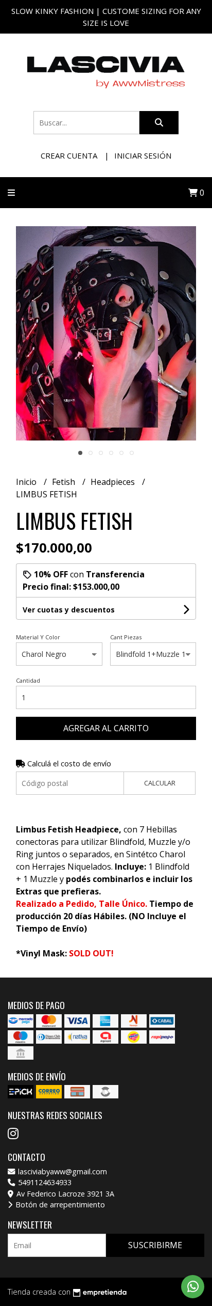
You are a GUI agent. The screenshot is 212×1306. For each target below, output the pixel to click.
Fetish (64, 481)
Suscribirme (155, 1245)
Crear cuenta (69, 155)
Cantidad (28, 680)
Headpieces (114, 481)
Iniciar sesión (142, 155)
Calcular (159, 783)
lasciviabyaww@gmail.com (61, 1171)
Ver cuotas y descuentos (69, 610)
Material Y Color (38, 637)
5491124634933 (44, 1182)
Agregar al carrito (106, 728)
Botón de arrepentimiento (59, 1204)
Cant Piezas (126, 637)
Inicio (27, 481)
